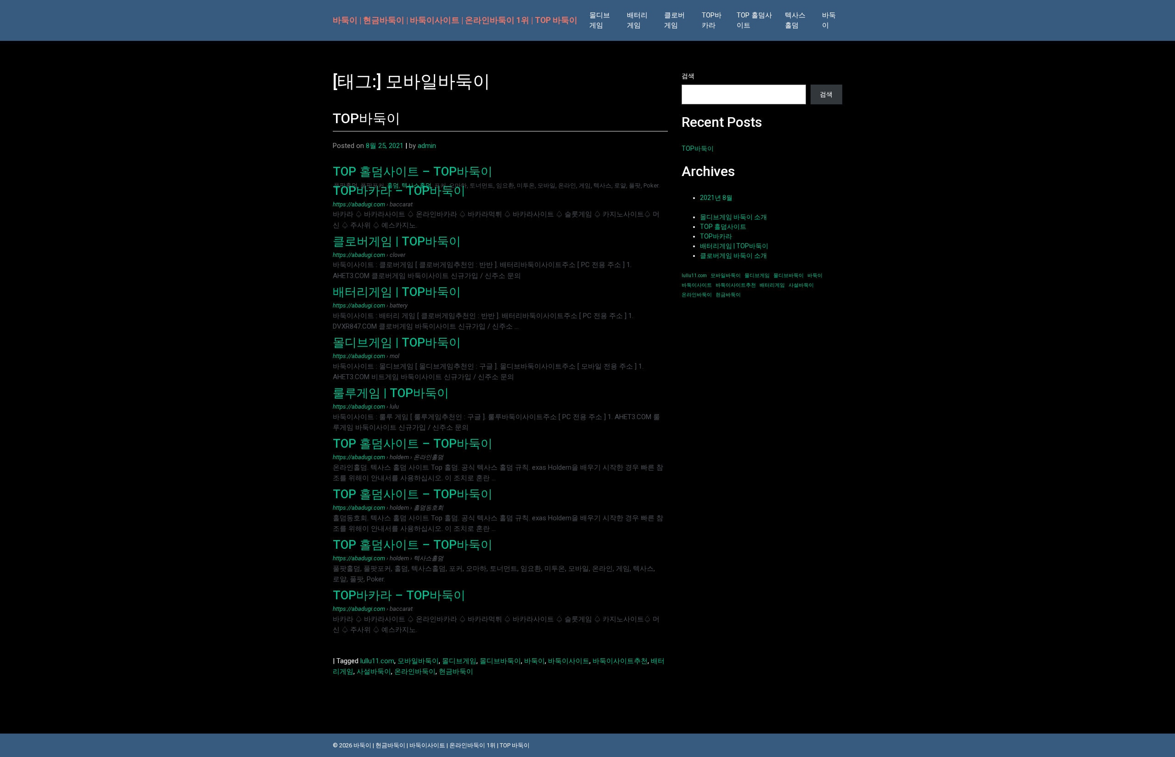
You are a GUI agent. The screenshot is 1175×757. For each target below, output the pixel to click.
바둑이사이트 (568, 661)
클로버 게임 (674, 20)
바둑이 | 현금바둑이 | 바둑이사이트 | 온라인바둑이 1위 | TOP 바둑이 (455, 20)
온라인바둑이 (415, 671)
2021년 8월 (716, 197)
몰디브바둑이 (500, 661)
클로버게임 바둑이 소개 (733, 255)
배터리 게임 (637, 20)
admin (427, 146)
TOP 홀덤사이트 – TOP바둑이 (412, 171)
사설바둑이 (374, 671)
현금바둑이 (456, 671)
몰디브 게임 (599, 20)
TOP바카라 (712, 20)
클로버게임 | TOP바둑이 (397, 241)
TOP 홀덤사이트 (754, 20)
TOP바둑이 (366, 118)
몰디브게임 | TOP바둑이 (397, 342)
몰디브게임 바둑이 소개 (733, 217)
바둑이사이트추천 (620, 661)
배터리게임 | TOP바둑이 (397, 292)
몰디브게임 (459, 661)
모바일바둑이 (418, 661)
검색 (688, 76)
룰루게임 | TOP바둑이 (391, 393)
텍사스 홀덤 (795, 20)
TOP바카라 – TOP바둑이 (399, 191)
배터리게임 (772, 285)
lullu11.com (377, 661)
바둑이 (829, 20)
